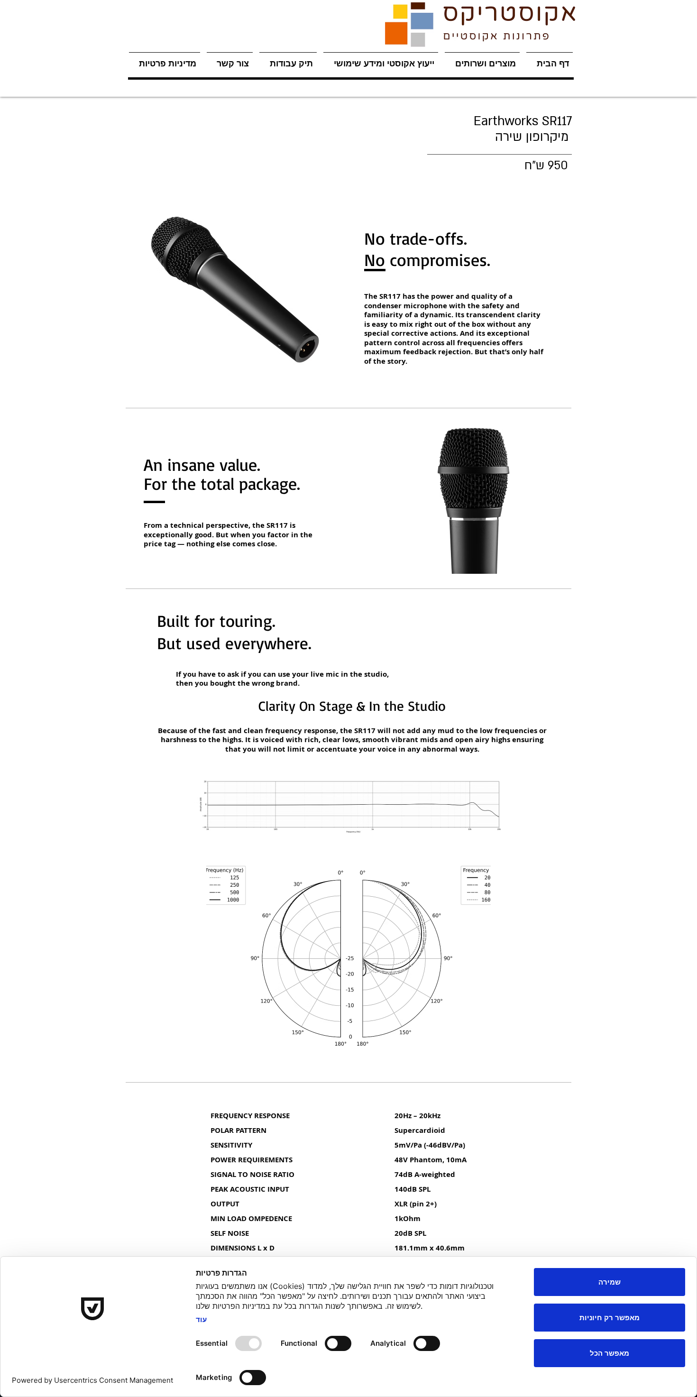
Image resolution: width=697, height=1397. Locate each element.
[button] (482, 59)
